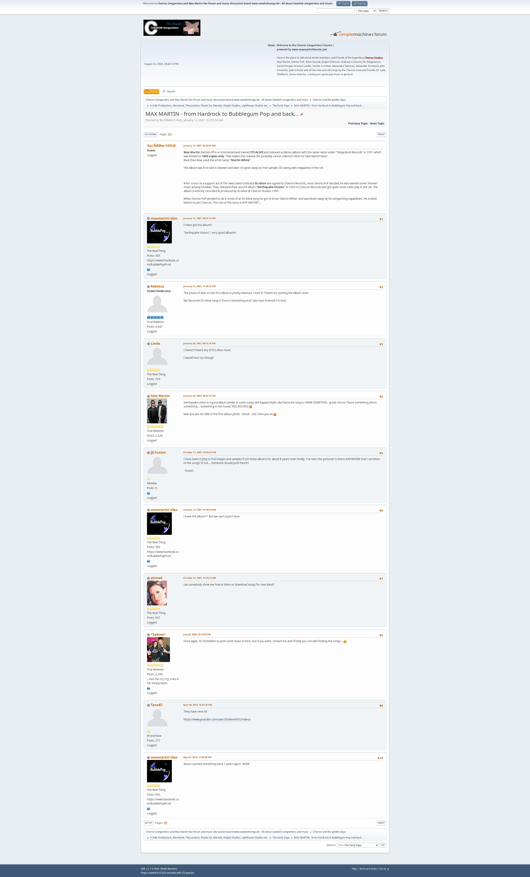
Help (354, 868)
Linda (155, 343)
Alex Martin (160, 396)
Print (381, 134)
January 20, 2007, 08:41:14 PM (199, 395)
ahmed (156, 578)
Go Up (148, 822)
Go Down (150, 134)
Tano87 (157, 705)
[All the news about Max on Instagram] (148, 688)
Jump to (331, 845)
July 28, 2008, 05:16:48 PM (197, 634)
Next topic (377, 123)
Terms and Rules (368, 868)
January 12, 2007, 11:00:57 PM (199, 286)
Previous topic (358, 123)
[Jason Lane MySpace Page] (148, 493)
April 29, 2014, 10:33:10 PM (197, 704)
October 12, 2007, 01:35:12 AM (199, 577)
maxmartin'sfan (164, 218)
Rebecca (157, 286)
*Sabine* (158, 634)
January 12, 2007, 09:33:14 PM (199, 218)
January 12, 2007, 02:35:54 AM (199, 145)
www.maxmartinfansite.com (309, 49)
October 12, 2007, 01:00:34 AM (199, 509)
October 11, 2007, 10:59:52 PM (199, 452)
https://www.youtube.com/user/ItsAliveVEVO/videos (217, 719)
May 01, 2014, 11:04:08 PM (197, 757)
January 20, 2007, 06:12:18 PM (199, 343)
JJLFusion (158, 452)
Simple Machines (168, 868)
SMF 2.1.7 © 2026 (150, 868)
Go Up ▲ (384, 868)
